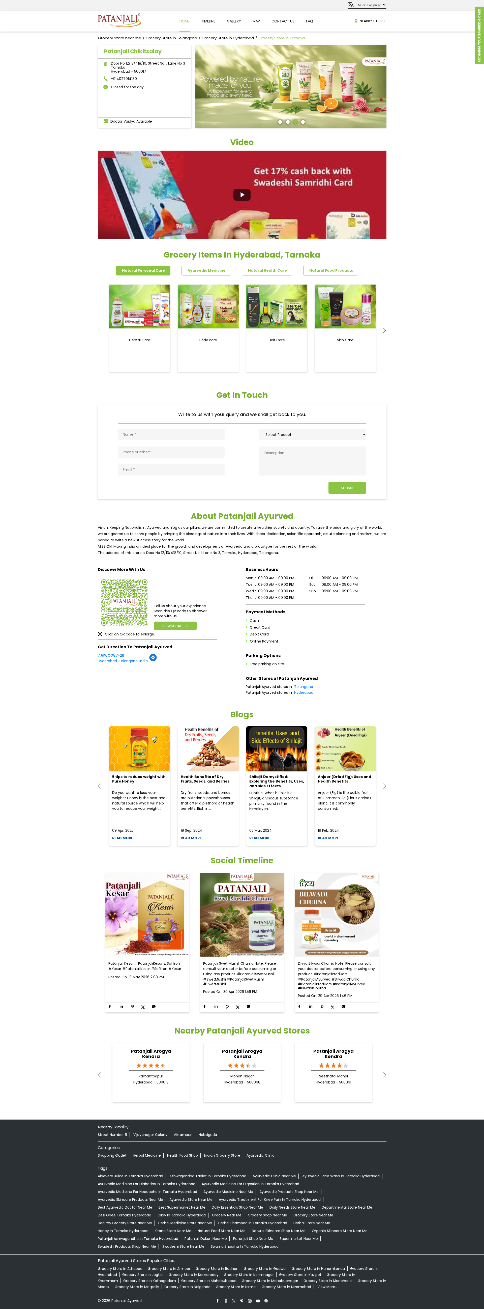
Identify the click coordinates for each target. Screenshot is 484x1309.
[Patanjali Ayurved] (119, 21)
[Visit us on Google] (225, 1300)
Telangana (303, 686)
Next (382, 330)
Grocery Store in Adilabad (120, 1268)
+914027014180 (124, 78)
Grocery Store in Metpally (137, 1286)
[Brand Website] (266, 1300)
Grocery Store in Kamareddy (194, 1274)
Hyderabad (303, 692)
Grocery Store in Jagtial (142, 1274)
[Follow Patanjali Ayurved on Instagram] (250, 1300)
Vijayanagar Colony (150, 1134)
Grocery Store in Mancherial (328, 1280)
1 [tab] (279, 121)
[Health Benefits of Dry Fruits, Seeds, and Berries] (208, 748)
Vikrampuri (183, 1134)
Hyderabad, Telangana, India (123, 660)
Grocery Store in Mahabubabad (208, 1280)
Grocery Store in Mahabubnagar (270, 1280)
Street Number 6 (112, 1134)
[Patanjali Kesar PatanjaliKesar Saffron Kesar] (147, 915)
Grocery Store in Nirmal (236, 1286)
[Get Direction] (153, 660)
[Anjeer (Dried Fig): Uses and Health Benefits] (345, 748)
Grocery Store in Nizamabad (286, 1286)
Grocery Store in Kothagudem (149, 1280)
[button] (242, 195)
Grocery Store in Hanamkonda (318, 1268)
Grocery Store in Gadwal (265, 1268)
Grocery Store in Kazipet (300, 1274)
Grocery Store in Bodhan (217, 1268)
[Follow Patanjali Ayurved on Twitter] (233, 1300)
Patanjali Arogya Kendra (151, 1054)
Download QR (175, 625)
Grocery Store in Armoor (169, 1268)
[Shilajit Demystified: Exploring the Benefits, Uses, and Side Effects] (276, 748)
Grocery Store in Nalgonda (187, 1286)
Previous (102, 330)
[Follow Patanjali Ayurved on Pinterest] (242, 1300)
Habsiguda (208, 1134)
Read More (122, 838)
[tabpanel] (290, 86)
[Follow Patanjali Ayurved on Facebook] (217, 1300)
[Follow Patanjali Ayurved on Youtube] (258, 1300)
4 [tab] (302, 121)
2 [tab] (287, 121)
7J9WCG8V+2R (111, 655)
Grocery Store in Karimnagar (249, 1274)
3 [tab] (294, 121)
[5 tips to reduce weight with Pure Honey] (139, 748)
